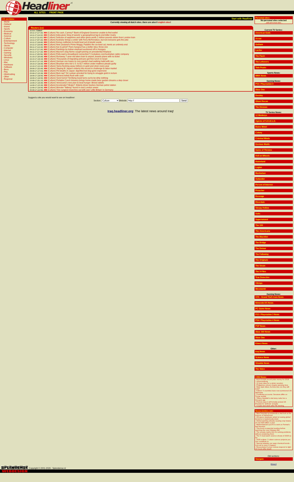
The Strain (260, 266)
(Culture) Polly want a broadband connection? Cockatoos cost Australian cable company (88, 54)
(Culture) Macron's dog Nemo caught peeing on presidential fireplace (79, 52)
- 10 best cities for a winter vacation (269, 383)
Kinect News (261, 343)
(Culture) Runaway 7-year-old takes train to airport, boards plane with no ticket (84, 56)
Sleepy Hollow (262, 208)
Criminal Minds (262, 138)
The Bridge (260, 242)
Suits (257, 213)
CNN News (260, 377)
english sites (164, 22)
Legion (258, 167)
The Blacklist (261, 237)
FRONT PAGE (56, 12)
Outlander (260, 179)
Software (8, 67)
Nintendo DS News (264, 303)
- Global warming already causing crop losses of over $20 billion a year (273, 422)
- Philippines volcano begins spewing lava (271, 385)
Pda (6, 72)
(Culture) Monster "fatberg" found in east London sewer (73, 87)
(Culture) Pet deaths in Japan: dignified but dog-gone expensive (77, 71)
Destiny (259, 95)
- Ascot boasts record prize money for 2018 (272, 379)
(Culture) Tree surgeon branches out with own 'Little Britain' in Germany (80, 90)
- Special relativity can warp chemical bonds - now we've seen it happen (272, 444)
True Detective (262, 277)
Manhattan (260, 173)
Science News (262, 357)
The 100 (259, 225)
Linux (6, 60)
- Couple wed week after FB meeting (269, 406)
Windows (8, 57)
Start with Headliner (242, 18)
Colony (258, 132)
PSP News (260, 326)
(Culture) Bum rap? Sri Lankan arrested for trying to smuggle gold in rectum (82, 73)
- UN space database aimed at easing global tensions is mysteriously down (272, 418)
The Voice (260, 369)
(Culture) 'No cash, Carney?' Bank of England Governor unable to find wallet (82, 32)
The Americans (262, 231)
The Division (261, 107)
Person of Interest (264, 185)
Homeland (260, 161)
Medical (7, 34)
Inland (7, 26)
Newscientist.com (264, 411)
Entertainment (10, 41)
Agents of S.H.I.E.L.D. (265, 121)
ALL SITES (40, 12)
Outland (7, 24)
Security (7, 55)
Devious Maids (262, 144)
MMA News (260, 76)
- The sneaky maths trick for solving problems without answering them (273, 433)
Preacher (259, 190)
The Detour (260, 248)
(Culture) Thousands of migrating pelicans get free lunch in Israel (77, 59)
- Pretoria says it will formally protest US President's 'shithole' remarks (270, 403)
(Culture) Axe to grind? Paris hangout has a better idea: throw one (77, 47)
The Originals (261, 260)
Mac (6, 62)
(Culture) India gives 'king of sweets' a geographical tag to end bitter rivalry (81, 35)
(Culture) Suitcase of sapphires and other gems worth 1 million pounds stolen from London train (91, 37)
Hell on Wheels (262, 156)
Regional (8, 79)
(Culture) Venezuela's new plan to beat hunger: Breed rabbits (76, 83)
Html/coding (9, 74)
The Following (261, 254)
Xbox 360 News (262, 332)
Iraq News (260, 351)
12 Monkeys (261, 115)
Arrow (258, 38)
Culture (7, 38)
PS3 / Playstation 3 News (267, 314)
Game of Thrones (263, 150)
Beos (6, 69)
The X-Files (260, 271)
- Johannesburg (261, 381)
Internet (7, 50)
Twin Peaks (260, 67)
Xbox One (260, 90)
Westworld (260, 289)
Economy (8, 31)
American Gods (263, 33)
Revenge (259, 196)
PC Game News (263, 308)
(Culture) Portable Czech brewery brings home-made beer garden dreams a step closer (88, 80)
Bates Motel (261, 127)
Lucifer (258, 50)
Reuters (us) (37, 28)
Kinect (273, 464)
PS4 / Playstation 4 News (267, 320)
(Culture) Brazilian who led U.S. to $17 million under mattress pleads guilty (82, 63)
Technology (9, 43)
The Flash (260, 56)
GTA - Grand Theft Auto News (269, 297)
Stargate (259, 459)
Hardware (8, 65)
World (6, 22)
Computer (8, 48)
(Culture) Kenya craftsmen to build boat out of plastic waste (74, 42)
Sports (7, 29)
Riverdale (260, 202)
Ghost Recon (261, 101)
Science (7, 36)
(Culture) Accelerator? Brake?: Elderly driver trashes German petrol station (82, 85)
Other (6, 76)
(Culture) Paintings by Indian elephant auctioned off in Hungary (76, 49)
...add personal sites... (274, 23)
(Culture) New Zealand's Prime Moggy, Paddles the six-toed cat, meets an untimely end (87, 44)
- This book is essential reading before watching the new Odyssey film (270, 429)
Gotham (259, 44)
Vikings (259, 283)
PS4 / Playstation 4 (264, 84)
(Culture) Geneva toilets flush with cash (66, 75)
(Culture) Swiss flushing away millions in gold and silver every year (78, 66)
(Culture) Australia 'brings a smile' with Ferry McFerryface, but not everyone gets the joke (87, 40)
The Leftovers (262, 62)
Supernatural (261, 219)
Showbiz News (262, 363)
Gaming (7, 53)
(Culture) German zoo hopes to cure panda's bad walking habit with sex (80, 61)
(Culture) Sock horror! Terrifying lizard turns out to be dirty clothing (78, 78)
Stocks (7, 45)
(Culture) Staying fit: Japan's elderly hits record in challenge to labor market (82, 68)
